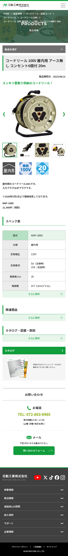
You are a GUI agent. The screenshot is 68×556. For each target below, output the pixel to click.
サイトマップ (51, 547)
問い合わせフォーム (34, 450)
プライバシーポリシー (20, 547)
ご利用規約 (37, 547)
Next (64, 114)
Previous (4, 114)
